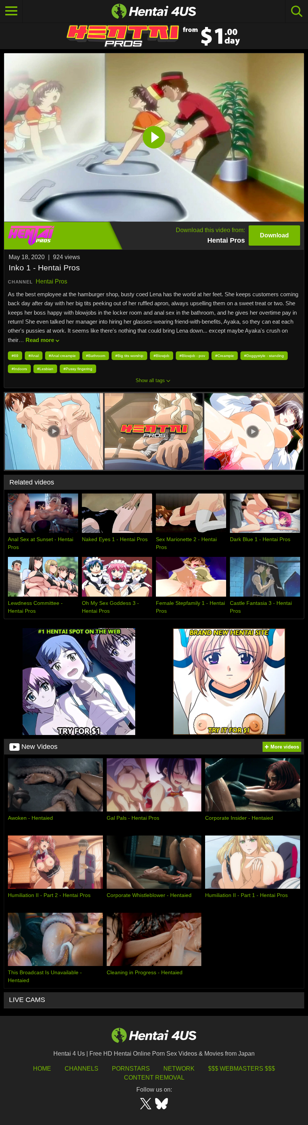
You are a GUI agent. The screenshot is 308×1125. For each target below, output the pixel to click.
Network (179, 1068)
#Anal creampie (62, 356)
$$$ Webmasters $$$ (241, 1068)
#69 (15, 356)
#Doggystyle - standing (264, 356)
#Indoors (19, 369)
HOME (42, 1068)
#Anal (34, 356)
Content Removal (154, 1077)
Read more (40, 340)
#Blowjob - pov (192, 356)
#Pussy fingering (77, 369)
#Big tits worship (129, 356)
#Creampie (224, 356)
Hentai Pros (51, 281)
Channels (81, 1068)
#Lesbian (45, 369)
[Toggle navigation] (11, 11)
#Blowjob (161, 356)
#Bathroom (95, 356)
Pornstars (131, 1068)
